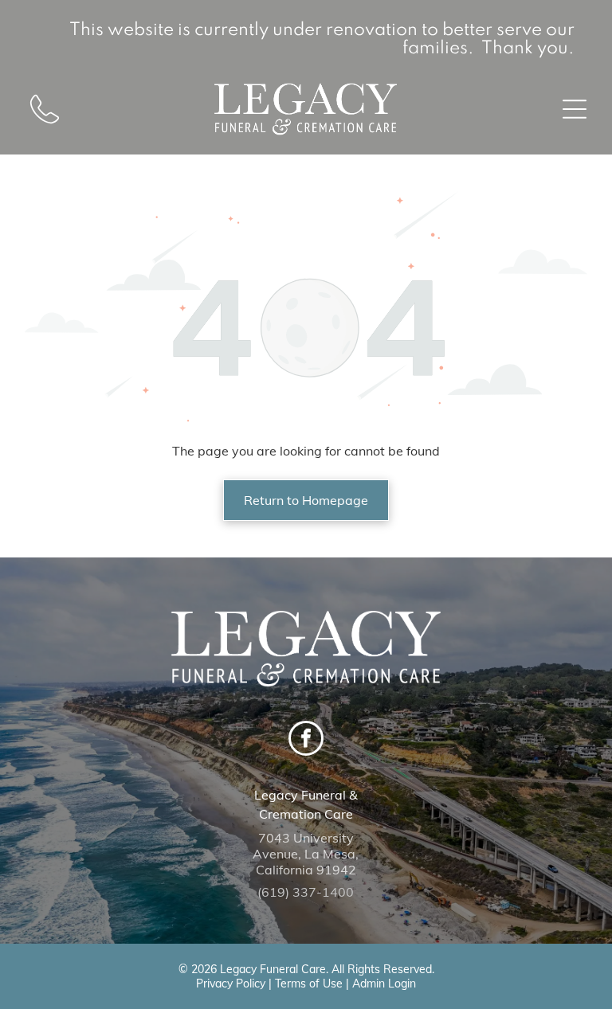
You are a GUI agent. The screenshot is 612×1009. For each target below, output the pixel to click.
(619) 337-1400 (305, 892)
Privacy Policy (230, 983)
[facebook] (306, 740)
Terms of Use (309, 983)
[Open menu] (574, 109)
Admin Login (384, 983)
